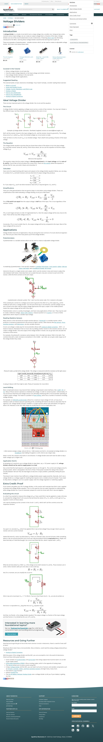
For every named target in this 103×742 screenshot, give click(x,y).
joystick (49, 313)
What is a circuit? (11, 85)
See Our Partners (10, 712)
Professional (45, 1)
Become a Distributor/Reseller (13, 716)
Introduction (73, 5)
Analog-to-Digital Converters (14, 652)
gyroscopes (32, 660)
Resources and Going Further (78, 19)
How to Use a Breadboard (13, 94)
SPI (62, 390)
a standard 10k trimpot (41, 266)
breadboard (18, 453)
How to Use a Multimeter (13, 93)
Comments (81, 23)
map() (15, 670)
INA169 (10, 665)
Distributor (58, 1)
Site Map (41, 718)
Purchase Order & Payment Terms (47, 701)
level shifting (37, 395)
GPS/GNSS (15, 14)
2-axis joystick (53, 266)
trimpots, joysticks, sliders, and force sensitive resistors (24, 669)
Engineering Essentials (19, 628)
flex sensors (57, 322)
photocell (42, 320)
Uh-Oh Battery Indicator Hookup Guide (19, 674)
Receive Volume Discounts (12, 718)
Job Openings (9, 706)
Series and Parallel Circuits (14, 87)
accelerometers (21, 660)
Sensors (24, 14)
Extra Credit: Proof (75, 15)
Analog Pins (14, 672)
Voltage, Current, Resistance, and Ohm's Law (19, 89)
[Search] (53, 9)
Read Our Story (9, 699)
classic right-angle (24, 268)
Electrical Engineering (79, 42)
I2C (4, 392)
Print (71, 30)
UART (59, 390)
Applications (73, 12)
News (26, 3)
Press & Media (9, 701)
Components (60, 14)
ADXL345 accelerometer (20, 400)
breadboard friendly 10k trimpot (42, 268)
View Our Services (10, 714)
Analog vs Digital (11, 91)
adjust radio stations (27, 313)
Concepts (73, 39)
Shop (6, 3)
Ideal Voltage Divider (76, 9)
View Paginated (74, 27)
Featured (8, 14)
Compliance (41, 716)
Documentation (16, 3)
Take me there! (11, 634)
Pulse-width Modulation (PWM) (15, 663)
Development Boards (36, 14)
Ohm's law (51, 38)
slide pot (64, 266)
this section (47, 163)
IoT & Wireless (49, 14)
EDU (52, 1)
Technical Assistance (44, 703)
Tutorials (10, 18)
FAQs (40, 706)
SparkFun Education (11, 703)
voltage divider (15, 667)
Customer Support (95, 1)
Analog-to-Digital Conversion (14, 96)
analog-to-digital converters (50, 327)
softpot (59, 266)
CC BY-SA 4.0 (81, 52)
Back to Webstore (63, 9)
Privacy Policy (42, 714)
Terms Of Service (43, 712)
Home (4, 18)
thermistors (20, 324)
